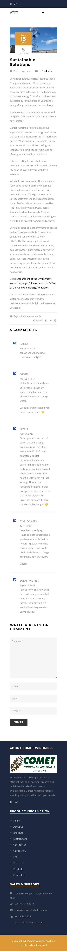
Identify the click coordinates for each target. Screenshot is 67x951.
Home (16, 820)
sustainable (35, 316)
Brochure (18, 832)
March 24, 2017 (27, 348)
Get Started (19, 844)
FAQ (15, 856)
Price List (18, 862)
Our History (19, 850)
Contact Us (19, 875)
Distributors (20, 838)
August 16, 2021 (27, 585)
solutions (23, 316)
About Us (18, 826)
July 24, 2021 (26, 526)
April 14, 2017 (26, 434)
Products (46, 70)
